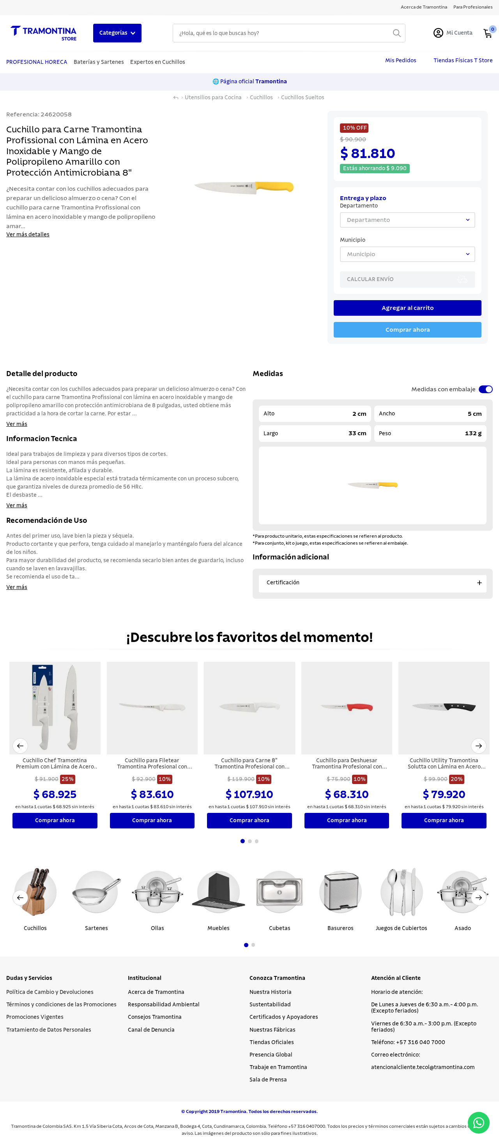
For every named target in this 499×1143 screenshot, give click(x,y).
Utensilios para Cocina (213, 97)
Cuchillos (261, 97)
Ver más (16, 424)
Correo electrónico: (395, 1055)
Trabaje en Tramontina (278, 1067)
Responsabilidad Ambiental (164, 1005)
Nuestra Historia (271, 992)
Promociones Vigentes (35, 1017)
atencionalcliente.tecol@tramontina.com (423, 1067)
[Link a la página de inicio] (176, 98)
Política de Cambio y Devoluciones (50, 992)
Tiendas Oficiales (272, 1042)
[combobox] (289, 33)
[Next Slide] (479, 898)
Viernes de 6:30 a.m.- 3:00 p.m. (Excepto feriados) (423, 1027)
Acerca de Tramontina (156, 992)
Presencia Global (271, 1055)
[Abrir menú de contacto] (479, 1123)
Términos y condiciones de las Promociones (61, 1005)
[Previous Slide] (20, 898)
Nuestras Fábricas (273, 1030)
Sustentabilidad (270, 1005)
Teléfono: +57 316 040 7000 (408, 1042)
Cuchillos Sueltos (302, 97)
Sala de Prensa (268, 1080)
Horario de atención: (397, 992)
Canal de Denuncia (151, 1030)
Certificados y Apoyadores (284, 1017)
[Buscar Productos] (397, 33)
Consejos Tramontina (155, 1017)
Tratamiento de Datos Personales (48, 1030)
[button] (20, 746)
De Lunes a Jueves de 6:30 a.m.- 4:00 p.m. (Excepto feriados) (424, 1008)
